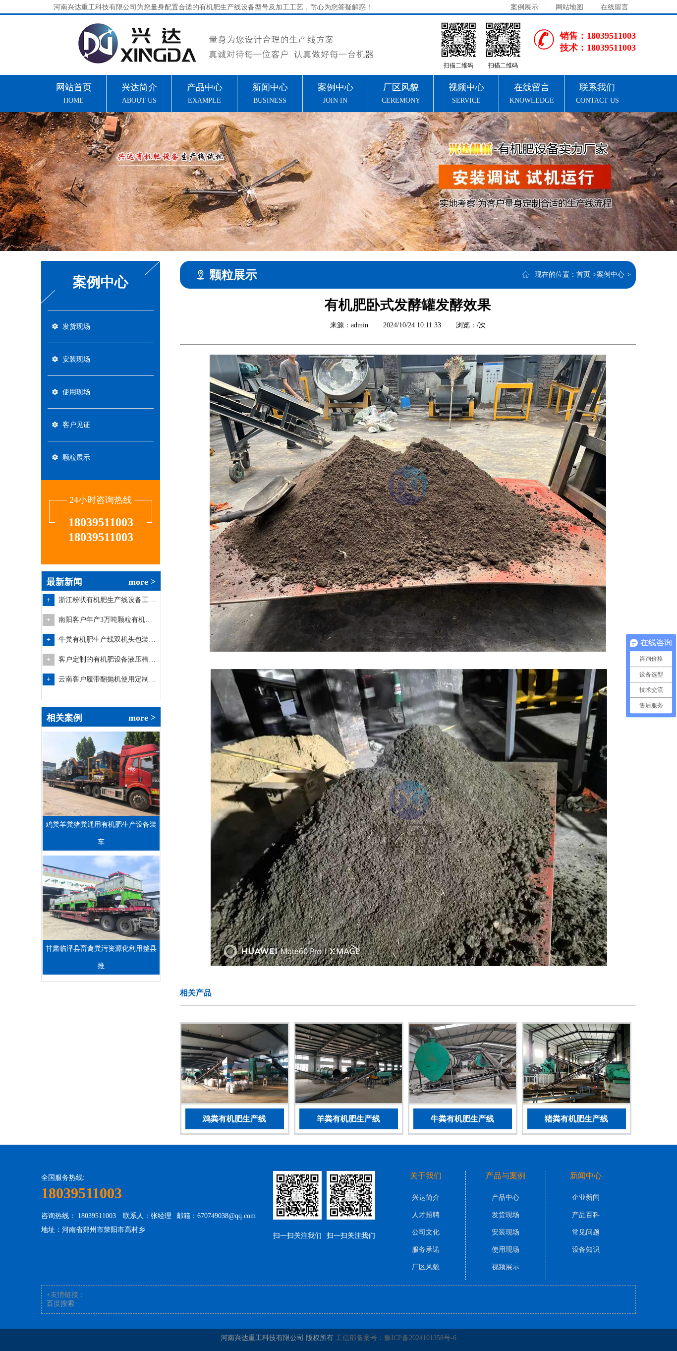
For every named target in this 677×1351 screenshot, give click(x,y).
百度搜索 (60, 1303)
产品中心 (505, 1197)
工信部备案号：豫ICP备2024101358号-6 (396, 1338)
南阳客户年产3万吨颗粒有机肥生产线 (108, 619)
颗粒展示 (76, 457)
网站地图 (569, 7)
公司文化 (426, 1232)
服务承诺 (426, 1249)
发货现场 (76, 326)
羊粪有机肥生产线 (348, 1118)
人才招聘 (426, 1215)
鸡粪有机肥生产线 (234, 1118)
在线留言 (614, 7)
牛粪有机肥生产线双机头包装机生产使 (108, 639)
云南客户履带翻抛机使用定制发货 (108, 679)
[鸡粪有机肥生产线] (234, 1065)
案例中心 (610, 274)
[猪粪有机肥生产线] (576, 1065)
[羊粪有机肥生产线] (348, 1065)
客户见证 (76, 425)
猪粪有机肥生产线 (576, 1118)
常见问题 (586, 1232)
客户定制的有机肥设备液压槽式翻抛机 (108, 659)
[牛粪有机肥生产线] (462, 1065)
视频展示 (505, 1267)
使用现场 (76, 392)
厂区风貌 (426, 1267)
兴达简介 (426, 1197)
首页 (583, 274)
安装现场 (76, 359)
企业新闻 (586, 1197)
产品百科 (586, 1215)
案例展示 (524, 7)
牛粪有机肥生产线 (462, 1118)
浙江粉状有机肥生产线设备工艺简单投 (108, 600)
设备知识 (586, 1249)
